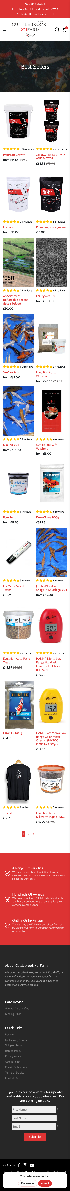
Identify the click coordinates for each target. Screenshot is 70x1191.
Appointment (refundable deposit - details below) (16, 299)
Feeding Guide (13, 1014)
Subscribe (35, 1137)
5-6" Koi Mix (11, 372)
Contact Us (11, 1078)
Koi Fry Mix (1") (45, 296)
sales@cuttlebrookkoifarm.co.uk (36, 14)
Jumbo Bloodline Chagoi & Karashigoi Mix (51, 588)
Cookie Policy (12, 1061)
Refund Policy (13, 1050)
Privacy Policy (13, 1056)
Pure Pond (9, 517)
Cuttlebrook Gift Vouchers (46, 446)
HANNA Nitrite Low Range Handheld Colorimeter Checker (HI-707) (49, 664)
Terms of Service (14, 1072)
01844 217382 (36, 3)
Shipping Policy (14, 1045)
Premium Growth (14, 155)
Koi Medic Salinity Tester (14, 588)
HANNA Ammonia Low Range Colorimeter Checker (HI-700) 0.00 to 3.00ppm (51, 738)
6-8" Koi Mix (11, 445)
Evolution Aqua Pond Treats (16, 660)
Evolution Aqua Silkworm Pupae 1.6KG (50, 815)
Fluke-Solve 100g (47, 517)
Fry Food (8, 227)
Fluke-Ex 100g (12, 733)
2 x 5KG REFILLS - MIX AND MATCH (50, 156)
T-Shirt (7, 813)
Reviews (10, 1034)
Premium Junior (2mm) (51, 227)
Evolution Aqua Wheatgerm (46, 374)
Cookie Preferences (16, 1067)
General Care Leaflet (17, 1008)
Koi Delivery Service (16, 1040)
